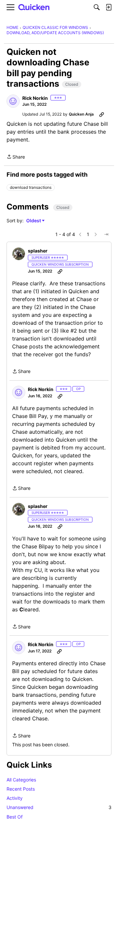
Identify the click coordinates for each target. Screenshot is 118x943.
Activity (15, 798)
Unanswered (59, 807)
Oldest (34, 221)
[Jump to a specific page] (106, 234)
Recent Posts (21, 789)
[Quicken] (34, 7)
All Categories (21, 779)
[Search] (97, 7)
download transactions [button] (30, 187)
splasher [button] (38, 250)
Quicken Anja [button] (81, 114)
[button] (13, 101)
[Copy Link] (102, 114)
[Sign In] (108, 7)
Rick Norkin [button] (35, 98)
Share (16, 157)
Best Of (15, 817)
